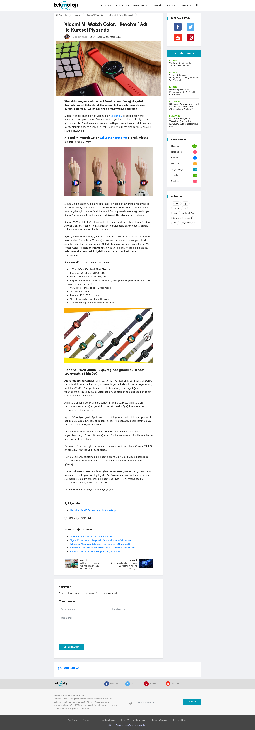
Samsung (177, 218)
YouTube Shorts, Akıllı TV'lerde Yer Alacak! (91, 536)
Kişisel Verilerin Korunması (133, 720)
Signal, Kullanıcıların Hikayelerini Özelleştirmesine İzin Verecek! (101, 540)
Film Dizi (156, 5)
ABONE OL (192, 701)
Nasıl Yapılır (121, 5)
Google (176, 213)
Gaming (185, 5)
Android (188, 218)
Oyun (175, 222)
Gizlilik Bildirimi (180, 720)
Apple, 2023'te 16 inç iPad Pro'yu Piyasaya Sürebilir (95, 551)
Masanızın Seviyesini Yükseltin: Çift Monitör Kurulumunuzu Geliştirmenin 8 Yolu (184, 122)
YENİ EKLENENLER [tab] (185, 53)
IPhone (176, 208)
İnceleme (171, 5)
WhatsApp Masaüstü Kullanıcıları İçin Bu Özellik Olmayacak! (100, 543)
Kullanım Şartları (159, 720)
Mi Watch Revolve (113, 138)
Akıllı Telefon (188, 213)
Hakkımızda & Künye (106, 720)
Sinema (176, 203)
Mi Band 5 (116, 115)
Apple (185, 203)
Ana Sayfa (63, 15)
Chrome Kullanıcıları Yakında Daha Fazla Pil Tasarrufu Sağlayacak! (103, 547)
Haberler (104, 5)
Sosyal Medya (140, 5)
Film (184, 208)
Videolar (175, 175)
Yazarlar (86, 720)
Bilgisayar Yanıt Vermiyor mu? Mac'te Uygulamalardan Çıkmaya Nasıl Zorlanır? (184, 107)
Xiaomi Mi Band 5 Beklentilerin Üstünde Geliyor (93, 510)
